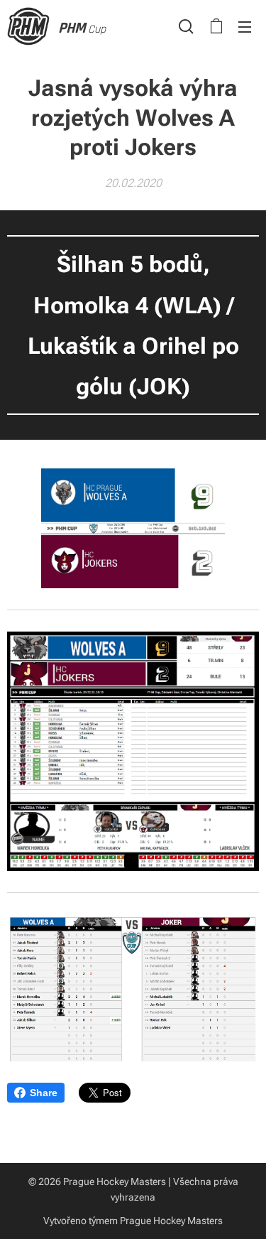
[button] (186, 26)
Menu (245, 26)
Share (43, 1092)
